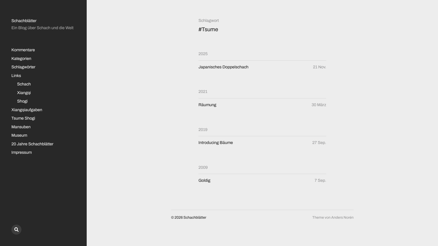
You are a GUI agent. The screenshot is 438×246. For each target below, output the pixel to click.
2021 (202, 91)
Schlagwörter (23, 67)
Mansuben (21, 127)
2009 (203, 167)
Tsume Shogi (23, 118)
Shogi (22, 101)
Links (16, 75)
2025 (203, 53)
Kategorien (21, 58)
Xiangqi (24, 92)
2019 (202, 129)
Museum (19, 135)
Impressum (21, 152)
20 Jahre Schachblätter (32, 144)
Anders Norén (342, 217)
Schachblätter (23, 20)
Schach (24, 84)
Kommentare (23, 50)
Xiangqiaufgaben (26, 110)
